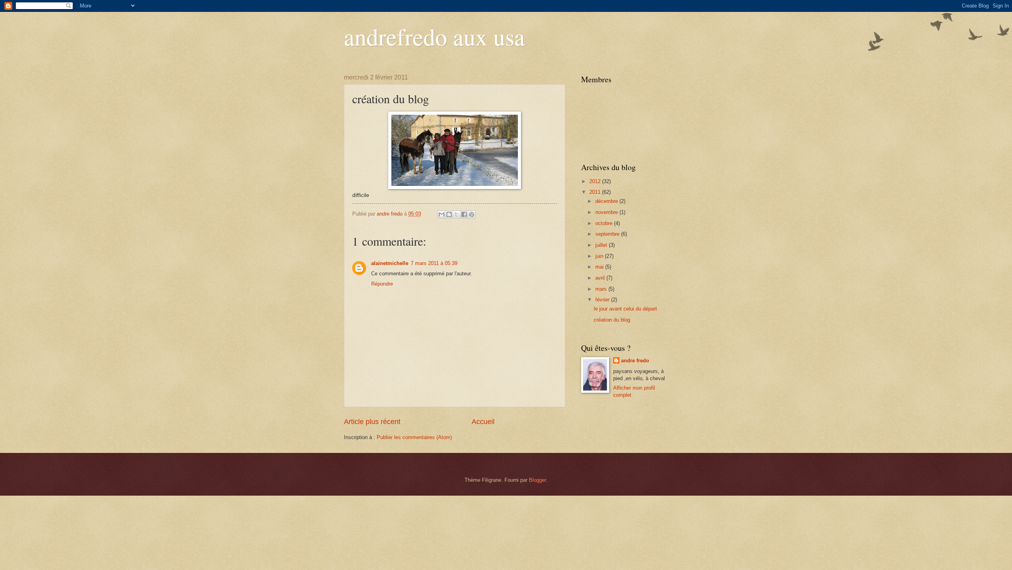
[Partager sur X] (457, 214)
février (603, 300)
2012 (595, 181)
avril (600, 278)
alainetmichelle (389, 263)
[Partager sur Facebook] (464, 214)
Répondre (382, 284)
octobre (604, 223)
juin (600, 256)
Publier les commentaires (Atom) (414, 437)
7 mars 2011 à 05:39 (434, 263)
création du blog (612, 320)
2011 (595, 192)
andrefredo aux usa (434, 36)
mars (601, 289)
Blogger (537, 480)
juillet (602, 245)
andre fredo (635, 361)
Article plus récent (372, 422)
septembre (608, 234)
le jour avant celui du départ (625, 309)
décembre (607, 201)
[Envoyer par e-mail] (442, 214)
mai (600, 267)
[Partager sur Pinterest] (472, 214)
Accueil (483, 422)
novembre (607, 212)
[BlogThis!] (449, 214)
